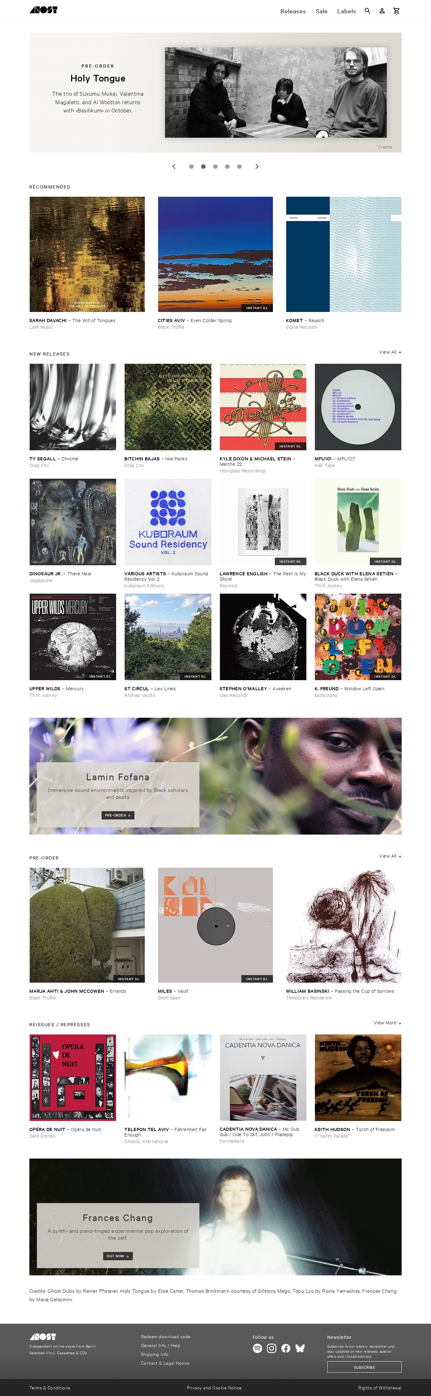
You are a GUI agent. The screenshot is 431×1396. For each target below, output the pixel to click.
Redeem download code (166, 1336)
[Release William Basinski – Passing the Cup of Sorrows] (344, 925)
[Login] (382, 11)
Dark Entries (42, 1136)
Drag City (39, 465)
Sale (322, 11)
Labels (346, 11)
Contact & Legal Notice (165, 1363)
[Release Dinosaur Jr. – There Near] (72, 522)
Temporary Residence (309, 997)
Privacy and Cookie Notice (214, 1387)
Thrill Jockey (328, 585)
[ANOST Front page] (45, 11)
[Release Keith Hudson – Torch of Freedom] (358, 1077)
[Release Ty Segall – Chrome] (72, 407)
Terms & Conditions (49, 1387)
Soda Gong (326, 695)
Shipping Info (154, 1354)
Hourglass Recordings (243, 470)
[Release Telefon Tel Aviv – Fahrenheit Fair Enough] (167, 1077)
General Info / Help (160, 1345)
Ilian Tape (325, 465)
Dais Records (233, 695)
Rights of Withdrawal (380, 1387)
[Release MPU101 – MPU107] (358, 407)
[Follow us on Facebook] (286, 1348)
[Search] (368, 11)
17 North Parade (331, 1136)
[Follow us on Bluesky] (300, 1348)
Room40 (229, 585)
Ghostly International (146, 1141)
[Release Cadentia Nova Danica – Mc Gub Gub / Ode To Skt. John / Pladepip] (263, 1077)
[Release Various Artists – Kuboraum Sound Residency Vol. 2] (167, 522)
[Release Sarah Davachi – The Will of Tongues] (87, 254)
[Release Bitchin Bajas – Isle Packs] (167, 407)
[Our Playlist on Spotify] (257, 1348)
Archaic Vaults (139, 695)
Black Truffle (171, 327)
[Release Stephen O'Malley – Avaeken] (263, 636)
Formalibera (232, 1141)
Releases (293, 11)
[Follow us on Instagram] (271, 1348)
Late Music (41, 327)
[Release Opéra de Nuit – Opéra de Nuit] (72, 1077)
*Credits (384, 146)
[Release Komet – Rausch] (344, 254)
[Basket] (397, 11)
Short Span (169, 997)
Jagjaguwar (41, 580)
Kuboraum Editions (144, 585)
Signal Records (301, 327)
